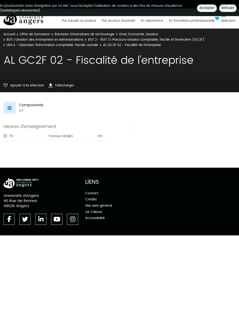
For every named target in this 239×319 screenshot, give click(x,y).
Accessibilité (95, 218)
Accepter (207, 8)
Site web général (98, 205)
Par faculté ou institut (79, 20)
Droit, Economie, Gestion (138, 34)
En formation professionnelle (192, 20)
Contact (91, 193)
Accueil (9, 34)
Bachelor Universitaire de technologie (85, 34)
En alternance (152, 20)
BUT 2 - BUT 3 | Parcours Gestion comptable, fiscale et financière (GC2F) (146, 39)
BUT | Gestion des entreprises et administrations (45, 39)
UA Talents (93, 211)
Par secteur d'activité (118, 20)
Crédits (91, 199)
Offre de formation (35, 34)
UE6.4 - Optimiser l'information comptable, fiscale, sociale (52, 45)
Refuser (228, 8)
